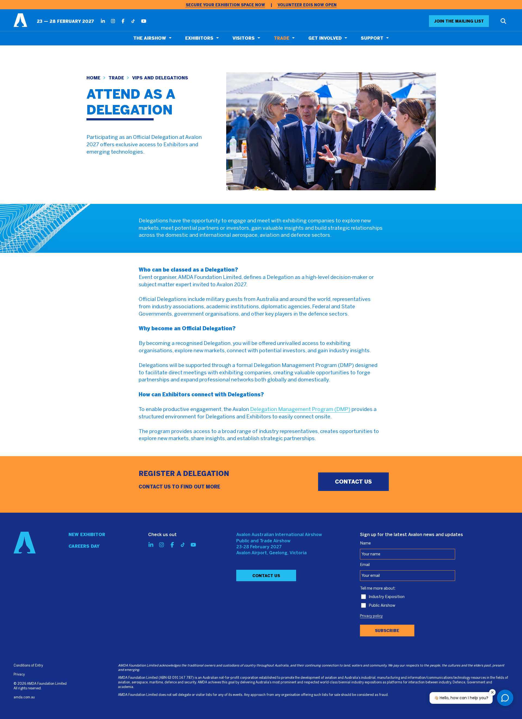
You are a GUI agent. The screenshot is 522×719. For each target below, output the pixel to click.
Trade (281, 38)
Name (365, 543)
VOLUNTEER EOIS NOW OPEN (307, 5)
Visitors (243, 38)
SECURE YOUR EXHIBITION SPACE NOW (225, 5)
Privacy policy (371, 616)
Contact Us (266, 575)
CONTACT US (353, 481)
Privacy (19, 674)
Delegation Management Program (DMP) (300, 409)
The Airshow (149, 38)
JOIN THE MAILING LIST (459, 21)
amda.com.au (24, 697)
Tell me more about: (378, 588)
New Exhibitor (87, 534)
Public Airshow (382, 606)
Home (93, 77)
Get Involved (325, 38)
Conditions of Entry (28, 665)
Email (365, 565)
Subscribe (387, 630)
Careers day (84, 546)
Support (372, 38)
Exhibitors (199, 38)
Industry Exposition (387, 597)
